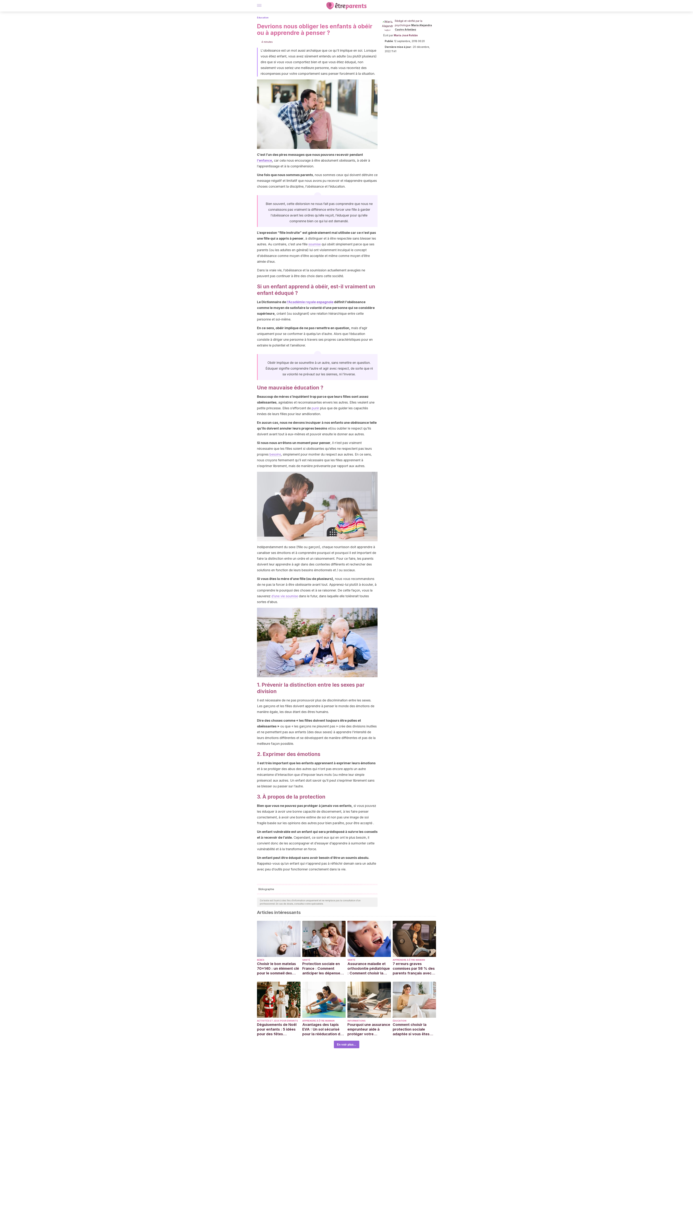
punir (315, 408)
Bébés (260, 960)
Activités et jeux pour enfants (277, 1020)
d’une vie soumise (284, 596)
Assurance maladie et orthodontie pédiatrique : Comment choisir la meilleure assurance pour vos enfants (368, 968)
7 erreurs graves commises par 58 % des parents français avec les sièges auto (414, 968)
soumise (314, 244)
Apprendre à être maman (409, 960)
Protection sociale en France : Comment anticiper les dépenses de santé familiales (322, 968)
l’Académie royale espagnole (310, 302)
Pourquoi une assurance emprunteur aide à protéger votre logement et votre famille (368, 1029)
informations (356, 1020)
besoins (275, 454)
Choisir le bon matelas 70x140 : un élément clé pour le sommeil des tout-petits (278, 968)
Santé (306, 960)
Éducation (263, 17)
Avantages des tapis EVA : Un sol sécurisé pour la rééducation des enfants (323, 1029)
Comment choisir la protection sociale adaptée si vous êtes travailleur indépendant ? (413, 1029)
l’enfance (264, 160)
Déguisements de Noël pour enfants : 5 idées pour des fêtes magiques (277, 1029)
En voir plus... (346, 1044)
